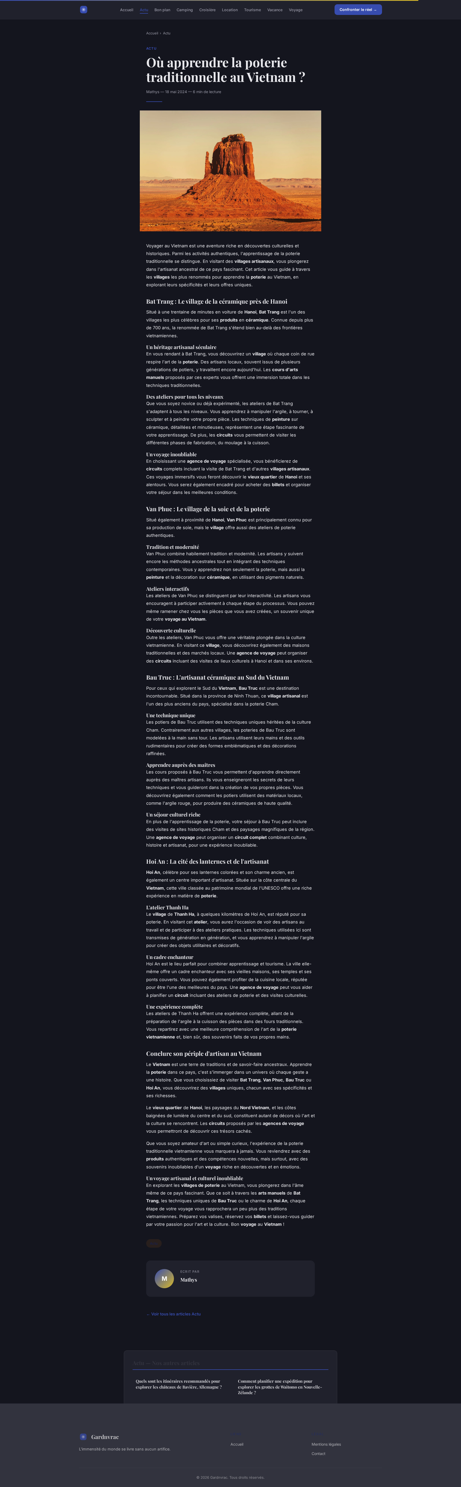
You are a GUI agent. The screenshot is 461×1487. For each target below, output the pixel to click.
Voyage (296, 9)
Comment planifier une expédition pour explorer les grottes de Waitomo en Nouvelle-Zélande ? (280, 1386)
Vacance (275, 9)
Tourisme (252, 9)
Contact (318, 1453)
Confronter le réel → (358, 9)
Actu (144, 9)
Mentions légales (326, 1444)
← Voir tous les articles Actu (173, 1314)
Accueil (126, 9)
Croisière (207, 9)
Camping (185, 9)
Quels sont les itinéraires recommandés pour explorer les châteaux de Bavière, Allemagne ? (179, 1383)
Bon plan (162, 9)
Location (230, 9)
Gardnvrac (105, 1436)
